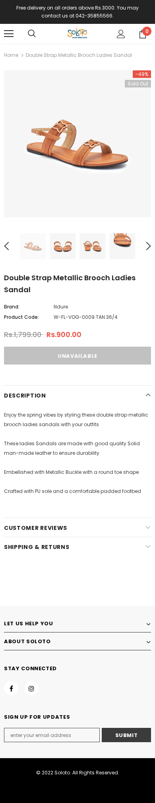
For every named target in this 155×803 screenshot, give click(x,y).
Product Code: (21, 317)
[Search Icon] (32, 34)
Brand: (11, 306)
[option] (77, 143)
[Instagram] (31, 688)
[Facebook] (11, 688)
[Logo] (77, 33)
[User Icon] (121, 34)
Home (11, 55)
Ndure (61, 306)
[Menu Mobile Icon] (9, 34)
